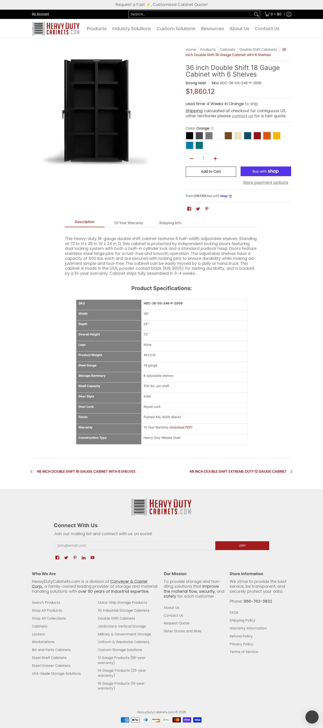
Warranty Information (248, 628)
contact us (242, 116)
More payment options (265, 182)
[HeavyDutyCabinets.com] (56, 28)
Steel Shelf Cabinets (49, 657)
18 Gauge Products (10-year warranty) (121, 686)
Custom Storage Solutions (120, 649)
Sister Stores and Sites (182, 631)
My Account (40, 14)
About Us (171, 607)
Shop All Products (47, 610)
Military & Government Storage (124, 634)
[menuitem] (273, 14)
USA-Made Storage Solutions (56, 673)
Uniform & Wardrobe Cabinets (123, 641)
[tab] (84, 223)
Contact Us (173, 615)
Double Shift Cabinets (258, 49)
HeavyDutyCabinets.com (155, 712)
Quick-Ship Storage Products (122, 602)
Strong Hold (196, 83)
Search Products (46, 602)
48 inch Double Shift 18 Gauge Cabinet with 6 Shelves (86, 471)
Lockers (38, 634)
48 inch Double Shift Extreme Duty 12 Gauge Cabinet (238, 471)
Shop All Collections (49, 618)
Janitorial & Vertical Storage (122, 626)
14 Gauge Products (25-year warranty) (122, 673)
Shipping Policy (242, 620)
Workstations (43, 641)
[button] (189, 209)
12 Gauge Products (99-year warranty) (121, 660)
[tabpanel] (161, 254)
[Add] (215, 159)
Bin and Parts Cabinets (51, 649)
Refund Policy (241, 636)
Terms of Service (244, 651)
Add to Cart (211, 171)
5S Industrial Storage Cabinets (123, 610)
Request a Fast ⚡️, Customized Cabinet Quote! (162, 4)
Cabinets (227, 49)
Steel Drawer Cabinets (51, 665)
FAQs (234, 612)
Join (242, 545)
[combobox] (191, 14)
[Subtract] (192, 159)
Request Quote (176, 623)
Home (191, 49)
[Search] (256, 14)
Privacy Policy (241, 644)
